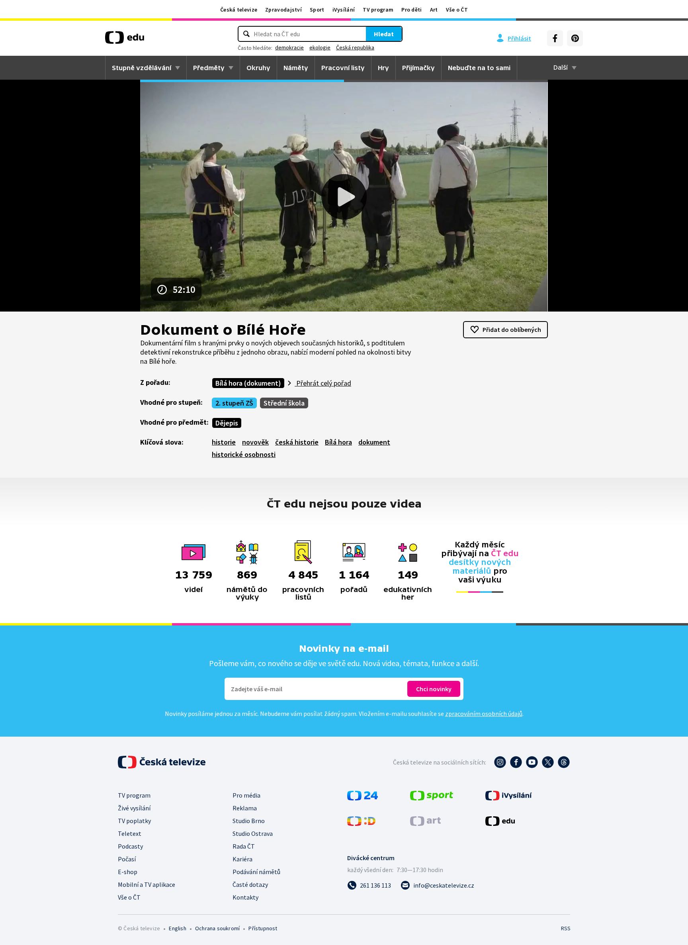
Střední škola (284, 403)
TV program (378, 9)
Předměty (209, 67)
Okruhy (258, 67)
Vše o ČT (457, 9)
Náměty (295, 67)
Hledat (384, 34)
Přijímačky (418, 67)
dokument (374, 442)
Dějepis (226, 422)
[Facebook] (555, 38)
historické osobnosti (244, 454)
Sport (317, 9)
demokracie (289, 47)
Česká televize (238, 9)
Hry (383, 67)
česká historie (297, 442)
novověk (255, 442)
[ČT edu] (124, 40)
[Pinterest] (575, 38)
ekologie (319, 47)
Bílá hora (338, 442)
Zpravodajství (283, 9)
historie (224, 442)
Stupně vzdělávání (141, 67)
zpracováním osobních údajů (483, 714)
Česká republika (355, 47)
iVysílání (343, 9)
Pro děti (411, 9)
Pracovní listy (343, 67)
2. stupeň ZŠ (234, 403)
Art (434, 9)
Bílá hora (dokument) (248, 383)
